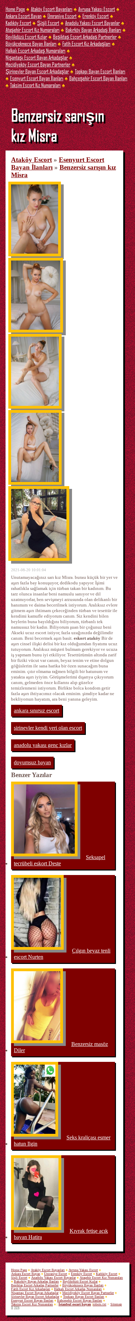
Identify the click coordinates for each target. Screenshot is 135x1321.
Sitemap (116, 1304)
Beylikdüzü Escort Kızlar (26, 36)
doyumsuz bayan (32, 762)
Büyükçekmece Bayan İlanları (31, 43)
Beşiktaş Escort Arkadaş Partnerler (85, 36)
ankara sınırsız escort (36, 710)
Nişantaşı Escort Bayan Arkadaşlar (37, 57)
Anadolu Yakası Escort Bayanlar (92, 22)
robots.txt (99, 1304)
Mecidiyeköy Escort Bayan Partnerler (38, 64)
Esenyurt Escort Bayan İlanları (36, 78)
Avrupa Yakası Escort (96, 9)
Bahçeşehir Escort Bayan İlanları (98, 78)
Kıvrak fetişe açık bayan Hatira (61, 1234)
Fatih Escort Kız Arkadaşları (86, 43)
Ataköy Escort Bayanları (51, 9)
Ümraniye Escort (61, 15)
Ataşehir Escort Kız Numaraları (33, 29)
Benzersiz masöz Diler (61, 1047)
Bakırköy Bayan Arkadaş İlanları (93, 29)
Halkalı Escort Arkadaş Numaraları (35, 50)
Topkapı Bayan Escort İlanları (100, 71)
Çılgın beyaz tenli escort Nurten (62, 954)
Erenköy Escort (95, 15)
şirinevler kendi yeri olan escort (48, 728)
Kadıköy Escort (18, 22)
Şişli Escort (48, 22)
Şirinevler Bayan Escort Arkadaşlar (37, 71)
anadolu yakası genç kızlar (43, 745)
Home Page (15, 9)
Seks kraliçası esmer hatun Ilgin (62, 1141)
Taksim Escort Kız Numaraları (35, 85)
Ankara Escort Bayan (24, 15)
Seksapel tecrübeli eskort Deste (59, 860)
